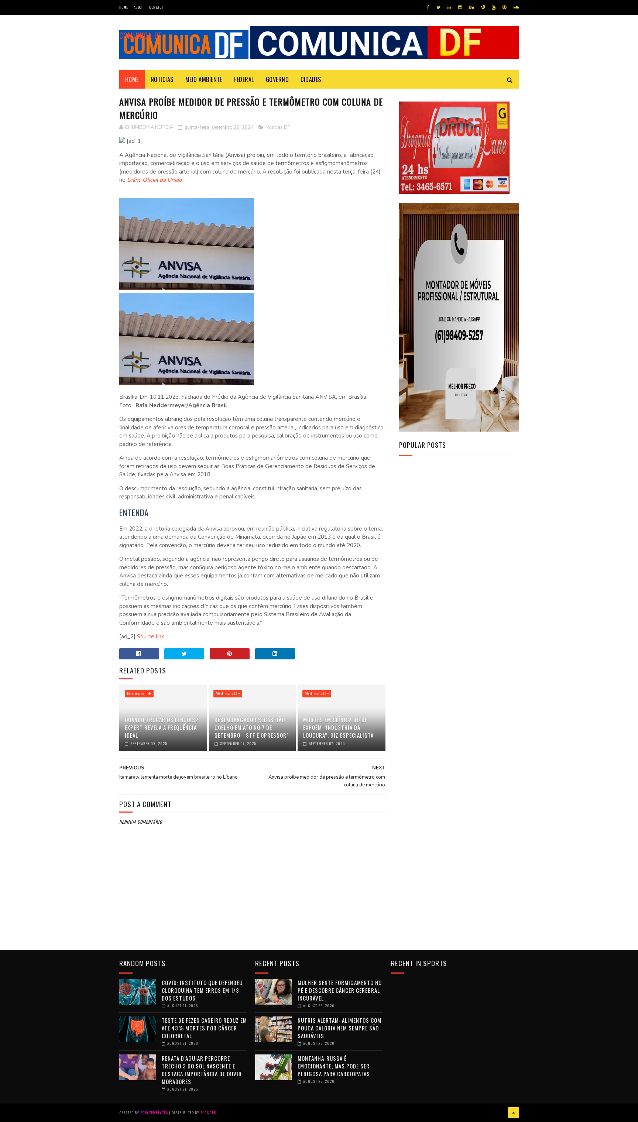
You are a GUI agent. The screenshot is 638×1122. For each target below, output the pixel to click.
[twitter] (438, 7)
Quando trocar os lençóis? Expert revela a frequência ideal (162, 727)
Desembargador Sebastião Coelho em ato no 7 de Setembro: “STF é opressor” (252, 727)
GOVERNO (277, 79)
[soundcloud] (516, 7)
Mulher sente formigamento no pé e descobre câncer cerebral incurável (340, 990)
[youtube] (493, 7)
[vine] (482, 7)
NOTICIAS (162, 79)
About (139, 7)
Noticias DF (277, 127)
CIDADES (311, 79)
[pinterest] (504, 7)
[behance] (471, 7)
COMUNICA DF (140, 35)
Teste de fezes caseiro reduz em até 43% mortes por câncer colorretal (204, 1028)
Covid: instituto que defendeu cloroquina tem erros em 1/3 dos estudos (202, 990)
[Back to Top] (513, 1112)
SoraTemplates (154, 1112)
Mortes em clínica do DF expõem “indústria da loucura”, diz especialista (338, 727)
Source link (150, 636)
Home (123, 7)
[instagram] (460, 7)
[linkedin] (449, 7)
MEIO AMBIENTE (204, 79)
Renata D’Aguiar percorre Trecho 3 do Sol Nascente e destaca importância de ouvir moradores (202, 1069)
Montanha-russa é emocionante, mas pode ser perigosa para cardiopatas (334, 1066)
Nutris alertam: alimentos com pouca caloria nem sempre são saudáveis (339, 1028)
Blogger (208, 1112)
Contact (156, 7)
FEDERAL (244, 79)
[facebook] (428, 7)
